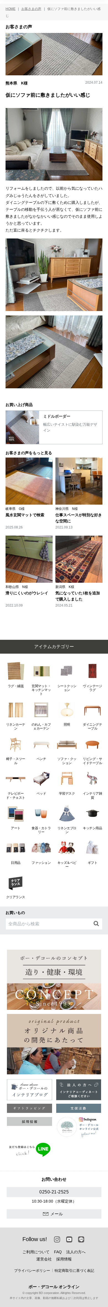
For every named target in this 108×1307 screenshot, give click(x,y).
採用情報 (64, 1259)
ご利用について (36, 1252)
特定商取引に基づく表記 (74, 1271)
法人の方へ (76, 1252)
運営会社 (44, 1259)
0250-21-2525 (54, 1192)
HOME (11, 9)
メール (56, 1213)
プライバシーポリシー (32, 1271)
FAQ (58, 1252)
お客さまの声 (31, 9)
